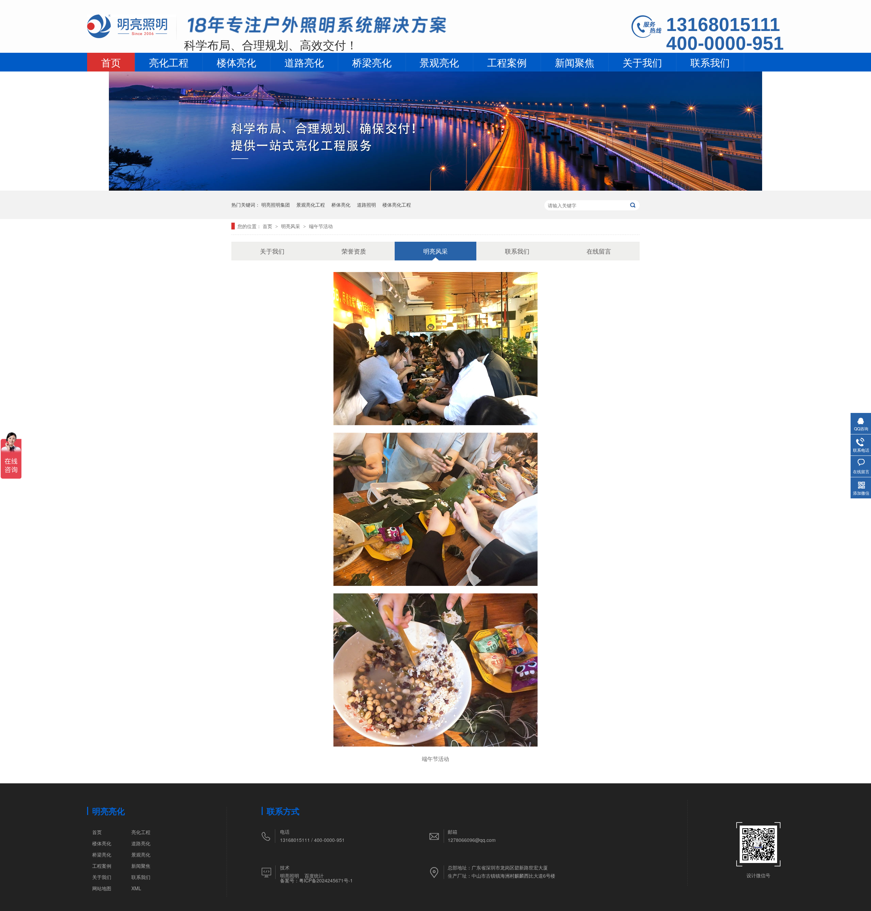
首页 (111, 62)
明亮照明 (289, 875)
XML (136, 888)
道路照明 (366, 204)
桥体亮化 (340, 204)
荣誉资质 (354, 250)
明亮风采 (291, 226)
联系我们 (710, 62)
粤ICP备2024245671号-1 (326, 880)
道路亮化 (304, 62)
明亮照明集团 (275, 204)
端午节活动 (321, 226)
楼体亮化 (236, 62)
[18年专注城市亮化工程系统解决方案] (317, 27)
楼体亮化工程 (396, 204)
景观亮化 (439, 62)
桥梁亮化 (372, 62)
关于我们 (642, 62)
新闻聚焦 (574, 62)
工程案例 (507, 62)
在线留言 (599, 250)
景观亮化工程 (310, 204)
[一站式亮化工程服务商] (435, 188)
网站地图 (101, 888)
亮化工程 (168, 62)
